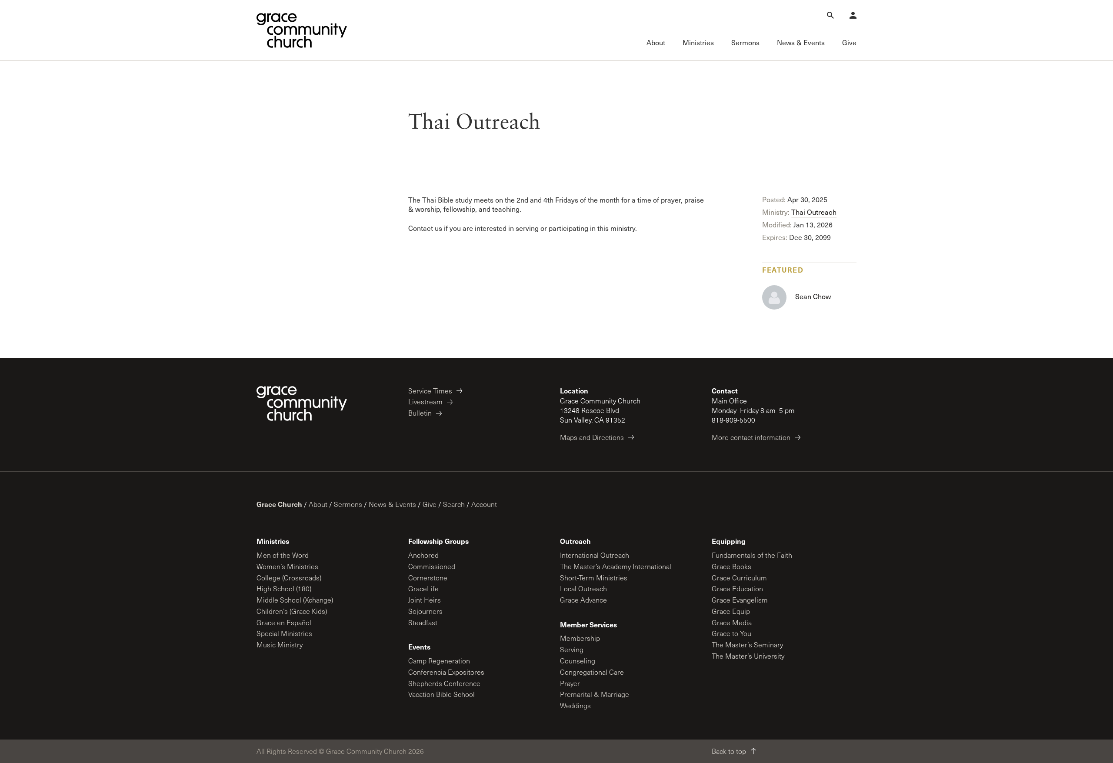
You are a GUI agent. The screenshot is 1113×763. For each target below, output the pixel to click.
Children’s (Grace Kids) (292, 611)
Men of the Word (283, 555)
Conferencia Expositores (446, 671)
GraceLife (423, 588)
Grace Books (731, 566)
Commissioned (431, 566)
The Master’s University (748, 655)
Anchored (423, 555)
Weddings (575, 705)
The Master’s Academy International (615, 566)
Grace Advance (583, 599)
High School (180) (284, 588)
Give (430, 504)
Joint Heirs (424, 599)
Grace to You (731, 633)
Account (484, 504)
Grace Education (737, 588)
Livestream (425, 401)
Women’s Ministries (287, 566)
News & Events (392, 504)
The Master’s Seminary (747, 644)
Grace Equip (731, 611)
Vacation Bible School (441, 694)
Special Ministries (284, 633)
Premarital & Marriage (594, 694)
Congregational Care (592, 671)
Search (454, 504)
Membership (580, 638)
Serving (571, 649)
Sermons (348, 504)
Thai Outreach (813, 212)
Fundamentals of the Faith (752, 555)
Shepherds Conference (444, 683)
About (318, 504)
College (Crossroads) (289, 577)
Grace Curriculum (739, 577)
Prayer (570, 683)
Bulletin (420, 412)
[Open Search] (830, 15)
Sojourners (425, 611)
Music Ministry (280, 644)
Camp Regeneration (439, 660)
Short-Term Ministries (593, 577)
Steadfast (422, 622)
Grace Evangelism (740, 599)
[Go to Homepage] (302, 30)
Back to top (729, 751)
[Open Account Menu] (853, 15)
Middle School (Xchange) (295, 599)
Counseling (577, 660)
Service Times (430, 390)
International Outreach (594, 555)
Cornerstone (427, 577)
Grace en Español (284, 622)
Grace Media (732, 622)
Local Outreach (583, 588)
